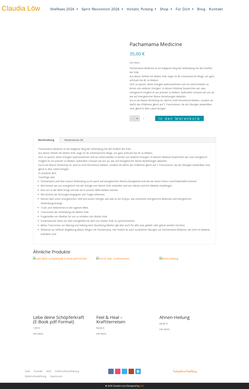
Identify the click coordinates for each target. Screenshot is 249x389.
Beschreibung (46, 140)
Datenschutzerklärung (67, 371)
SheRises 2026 (62, 9)
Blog (201, 9)
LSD (142, 386)
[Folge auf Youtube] (131, 371)
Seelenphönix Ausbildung (184, 371)
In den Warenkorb (179, 118)
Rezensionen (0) (74, 140)
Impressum (56, 376)
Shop (164, 9)
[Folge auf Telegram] (138, 371)
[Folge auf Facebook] (111, 371)
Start (27, 371)
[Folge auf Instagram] (117, 371)
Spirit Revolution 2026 (101, 9)
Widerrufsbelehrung (35, 376)
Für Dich (183, 9)
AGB (48, 371)
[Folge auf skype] (124, 371)
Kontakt (216, 9)
